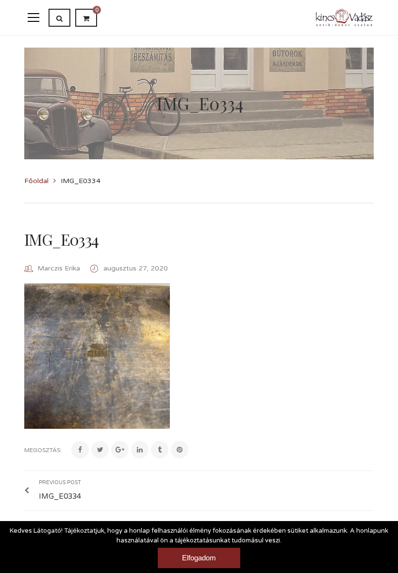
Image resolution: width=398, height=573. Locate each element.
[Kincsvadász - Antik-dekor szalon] (344, 17)
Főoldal (36, 181)
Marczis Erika (58, 268)
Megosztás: (43, 450)
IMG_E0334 (61, 239)
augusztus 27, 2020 (135, 268)
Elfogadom (199, 558)
